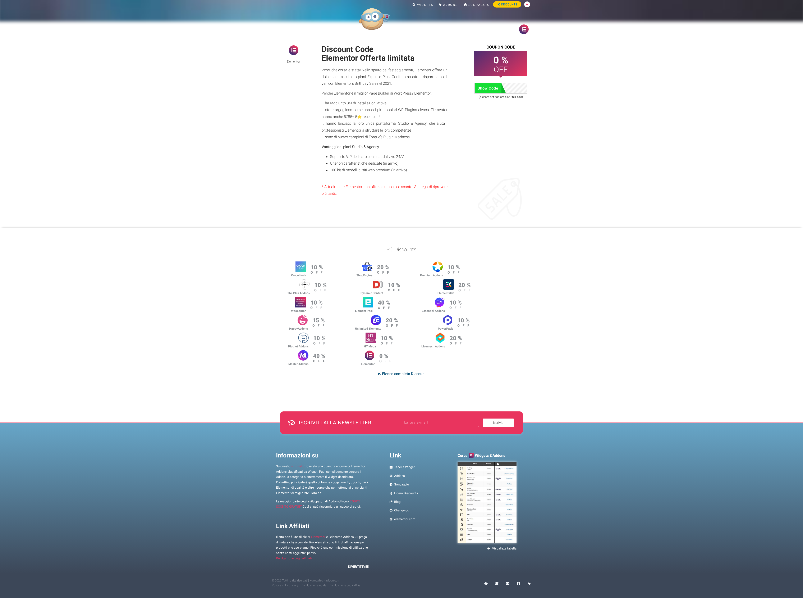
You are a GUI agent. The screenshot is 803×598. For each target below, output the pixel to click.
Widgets (424, 4)
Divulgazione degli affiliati (294, 558)
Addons (450, 4)
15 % (318, 320)
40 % (384, 302)
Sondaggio (478, 4)
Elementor (318, 537)
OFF (318, 272)
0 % (383, 356)
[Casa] (486, 583)
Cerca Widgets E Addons (481, 455)
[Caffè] (497, 583)
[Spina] (529, 583)
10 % (317, 267)
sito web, (297, 466)
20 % (383, 267)
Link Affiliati (292, 526)
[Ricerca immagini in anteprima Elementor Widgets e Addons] (487, 502)
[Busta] (507, 583)
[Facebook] (518, 583)
